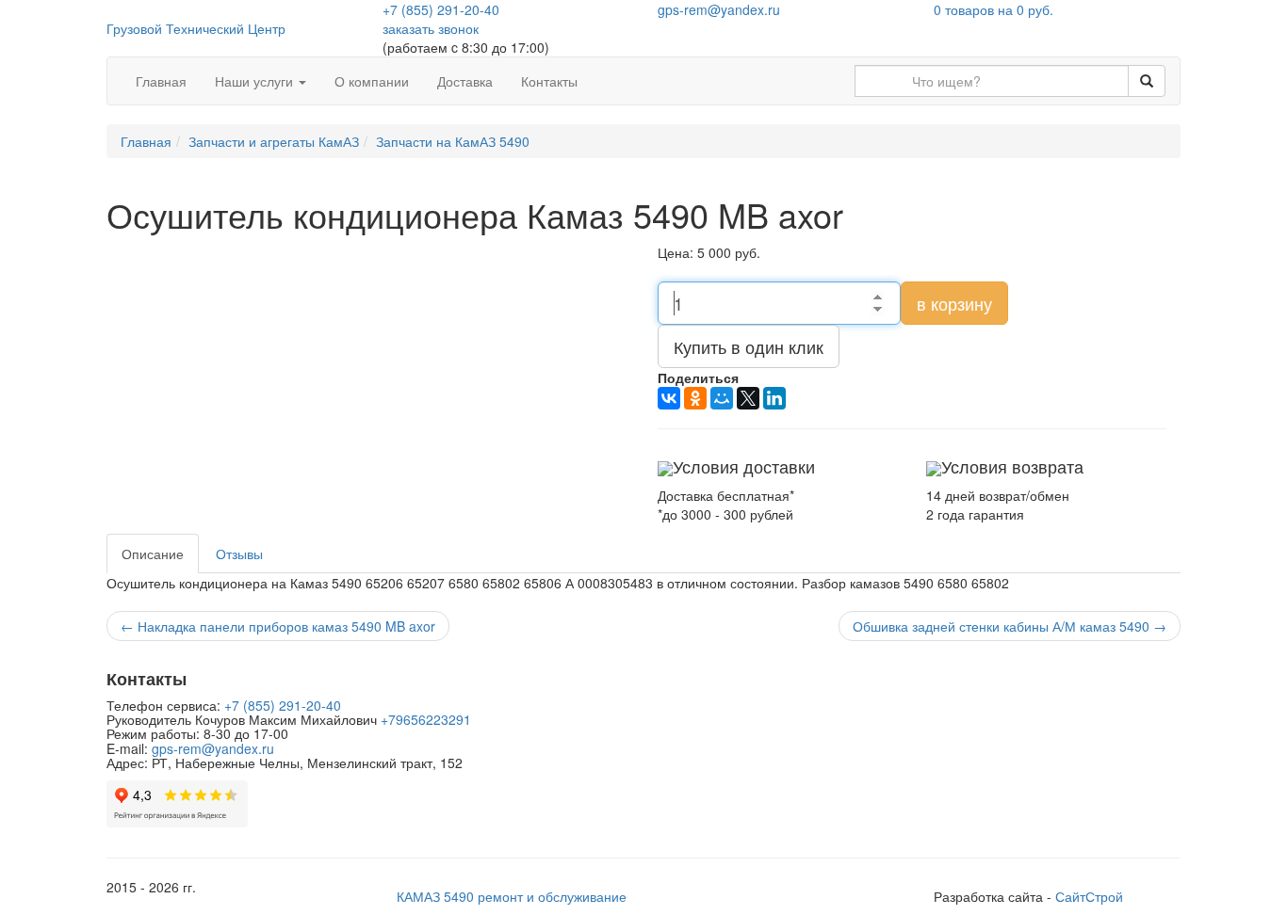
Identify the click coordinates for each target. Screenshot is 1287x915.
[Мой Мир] (721, 398)
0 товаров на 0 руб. (993, 9)
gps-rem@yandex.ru (719, 9)
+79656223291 (426, 719)
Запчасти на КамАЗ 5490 (452, 141)
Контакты (549, 81)
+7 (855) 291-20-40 (441, 9)
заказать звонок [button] (431, 28)
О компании (371, 81)
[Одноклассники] (695, 398)
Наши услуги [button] (256, 81)
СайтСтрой (1089, 896)
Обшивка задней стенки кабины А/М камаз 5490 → (1009, 626)
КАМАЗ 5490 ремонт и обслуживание (512, 896)
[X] (748, 398)
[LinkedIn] (774, 398)
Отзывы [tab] (239, 553)
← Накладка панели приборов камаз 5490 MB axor (278, 626)
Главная (161, 81)
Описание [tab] (153, 553)
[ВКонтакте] (669, 398)
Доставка (465, 81)
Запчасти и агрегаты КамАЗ (273, 141)
